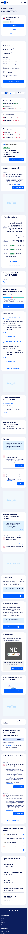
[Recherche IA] (6, 93)
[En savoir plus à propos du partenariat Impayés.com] (23, 846)
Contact (22, 92)
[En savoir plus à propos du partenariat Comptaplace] (23, 842)
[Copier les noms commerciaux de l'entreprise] (23, 241)
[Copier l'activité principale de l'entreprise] (23, 227)
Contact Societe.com (5, 931)
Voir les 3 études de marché (13, 820)
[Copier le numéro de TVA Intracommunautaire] (12, 53)
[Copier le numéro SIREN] (10, 45)
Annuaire (3, 922)
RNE (7, 76)
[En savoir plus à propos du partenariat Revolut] (23, 838)
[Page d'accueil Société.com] (4, 2)
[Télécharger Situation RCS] (23, 245)
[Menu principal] (25, 2)
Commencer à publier (19, 529)
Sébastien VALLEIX (7, 72)
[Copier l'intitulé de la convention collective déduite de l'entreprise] (23, 236)
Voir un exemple (16, 184)
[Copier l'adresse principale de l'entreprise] (22, 68)
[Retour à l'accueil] (13, 910)
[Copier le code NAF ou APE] (18, 60)
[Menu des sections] (2, 93)
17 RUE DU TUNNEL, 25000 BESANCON (12, 69)
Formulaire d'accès (7, 432)
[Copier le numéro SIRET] (13, 49)
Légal (13, 92)
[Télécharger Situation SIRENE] (23, 249)
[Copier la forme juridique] (15, 64)
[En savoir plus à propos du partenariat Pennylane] (23, 850)
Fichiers (2, 920)
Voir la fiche (6, 412)
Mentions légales (14, 84)
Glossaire (3, 933)
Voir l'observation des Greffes (9, 256)
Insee (4, 76)
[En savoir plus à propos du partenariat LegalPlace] (23, 834)
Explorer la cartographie (13, 691)
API (2, 924)
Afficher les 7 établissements (13, 368)
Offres (2, 918)
